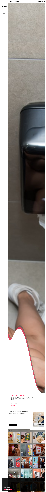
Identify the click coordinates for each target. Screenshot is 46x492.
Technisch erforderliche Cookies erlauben (9, 486)
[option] (37, 420)
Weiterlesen (13, 405)
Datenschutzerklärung (17, 484)
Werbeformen (4, 6)
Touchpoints (4, 8)
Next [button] (33, 420)
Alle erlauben (8, 489)
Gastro (24, 393)
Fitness (21, 393)
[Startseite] (14, 1)
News (3, 11)
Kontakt (3, 18)
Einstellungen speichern (7, 487)
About (3, 4)
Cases (3, 15)
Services (3, 13)
